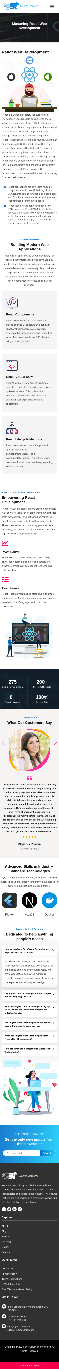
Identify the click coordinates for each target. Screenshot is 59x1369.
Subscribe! (48, 1153)
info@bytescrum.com (18, 1326)
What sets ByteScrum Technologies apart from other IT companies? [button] (26, 1037)
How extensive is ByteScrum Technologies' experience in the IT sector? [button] (27, 951)
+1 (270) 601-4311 (17, 1316)
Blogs (5, 1231)
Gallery (5, 1246)
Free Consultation (29, 1365)
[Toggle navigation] (51, 6)
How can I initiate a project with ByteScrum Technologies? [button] (28, 1050)
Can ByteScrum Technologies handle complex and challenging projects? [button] (28, 995)
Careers (6, 1252)
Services (6, 1236)
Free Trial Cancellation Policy (17, 1289)
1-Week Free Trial (11, 1284)
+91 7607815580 (16, 1320)
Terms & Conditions (12, 1278)
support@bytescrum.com (20, 1329)
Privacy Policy (9, 1273)
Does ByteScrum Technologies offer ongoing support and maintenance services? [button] (28, 1024)
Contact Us (8, 1268)
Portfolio (6, 1241)
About (5, 1226)
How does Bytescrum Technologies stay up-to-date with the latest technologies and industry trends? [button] (27, 1010)
